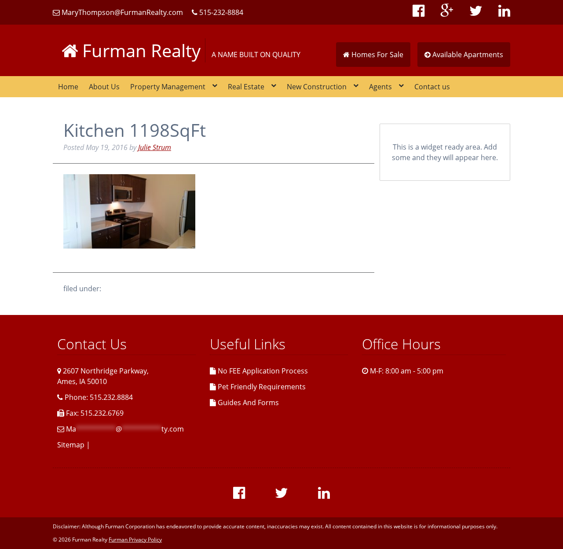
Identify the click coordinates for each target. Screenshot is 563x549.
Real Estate (246, 87)
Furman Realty (139, 50)
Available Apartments (467, 54)
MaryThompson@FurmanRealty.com (121, 12)
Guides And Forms (247, 402)
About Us (104, 87)
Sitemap (70, 445)
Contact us (432, 87)
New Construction (317, 87)
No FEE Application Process (262, 371)
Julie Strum (154, 147)
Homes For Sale (376, 54)
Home (68, 87)
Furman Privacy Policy (135, 539)
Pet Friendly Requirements (261, 387)
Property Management (167, 87)
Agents (380, 87)
